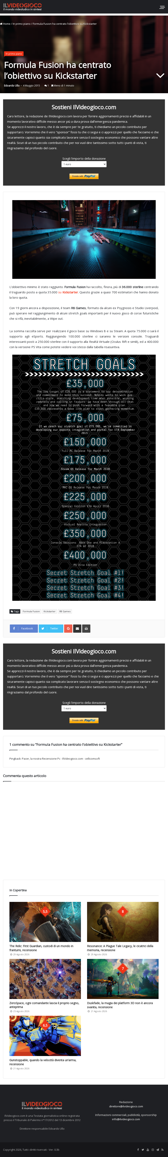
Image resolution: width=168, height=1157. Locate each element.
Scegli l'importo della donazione (84, 158)
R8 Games (64, 611)
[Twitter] (142, 1149)
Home (6, 24)
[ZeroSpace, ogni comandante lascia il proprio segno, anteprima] (45, 979)
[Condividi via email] (77, 628)
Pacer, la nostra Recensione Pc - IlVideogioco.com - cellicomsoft (61, 758)
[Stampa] (86, 628)
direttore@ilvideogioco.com (126, 1106)
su (68, 292)
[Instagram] (152, 1149)
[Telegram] (157, 1149)
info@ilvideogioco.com (126, 1119)
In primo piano (22, 24)
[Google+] (68, 628)
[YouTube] (147, 1149)
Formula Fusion (31, 611)
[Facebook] (137, 1149)
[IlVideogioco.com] (22, 6)
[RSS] (162, 1149)
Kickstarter (50, 611)
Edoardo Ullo (12, 85)
